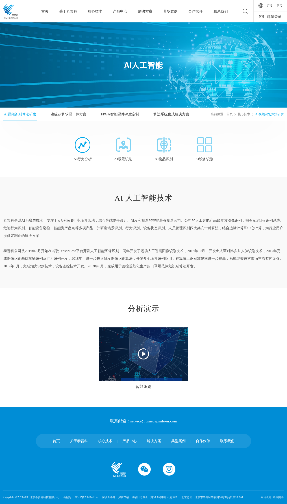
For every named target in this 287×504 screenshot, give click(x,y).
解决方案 (145, 11)
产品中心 (120, 11)
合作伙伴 (195, 11)
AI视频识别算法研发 (269, 114)
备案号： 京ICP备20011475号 (80, 497)
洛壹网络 (278, 497)
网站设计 (266, 497)
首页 (44, 11)
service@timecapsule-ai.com (153, 421)
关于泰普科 (68, 11)
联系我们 (220, 11)
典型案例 (170, 11)
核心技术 (95, 11)
